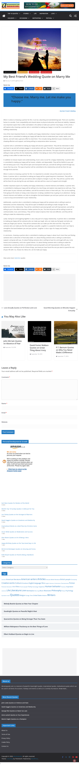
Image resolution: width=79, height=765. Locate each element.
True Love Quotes (34, 72)
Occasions (23, 18)
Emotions (25, 583)
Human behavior (53, 586)
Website (4, 422)
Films (17, 586)
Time (31, 595)
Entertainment (65, 583)
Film (13, 587)
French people (23, 586)
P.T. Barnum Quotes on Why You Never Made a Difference (65, 350)
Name (4, 403)
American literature (13, 579)
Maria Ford (20, 81)
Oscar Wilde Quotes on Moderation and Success (17, 532)
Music (41, 591)
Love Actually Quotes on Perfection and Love (20, 308)
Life (35, 13)
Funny (30, 587)
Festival (49, 18)
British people (65, 579)
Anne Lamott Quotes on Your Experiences (15, 715)
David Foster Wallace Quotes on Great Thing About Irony (39, 348)
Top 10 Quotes (13, 13)
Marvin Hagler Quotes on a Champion (14, 719)
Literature (16, 590)
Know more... (63, 688)
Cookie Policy (6, 742)
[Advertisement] (39, 287)
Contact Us (5, 746)
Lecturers (4, 590)
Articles (41, 579)
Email (4, 413)
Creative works (8, 583)
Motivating (36, 18)
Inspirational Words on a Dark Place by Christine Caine (19, 526)
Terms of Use (6, 734)
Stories (26, 13)
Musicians (47, 590)
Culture (18, 583)
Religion (23, 595)
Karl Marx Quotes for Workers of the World (15, 503)
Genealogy (35, 587)
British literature (55, 579)
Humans (63, 586)
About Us (4, 730)
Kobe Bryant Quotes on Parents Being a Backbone (18, 555)
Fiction (72, 583)
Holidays (11, 18)
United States (37, 595)
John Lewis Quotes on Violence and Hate (15, 703)
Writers (51, 595)
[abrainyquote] (4, 16)
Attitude (48, 579)
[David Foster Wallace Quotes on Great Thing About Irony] (39, 322)
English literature (50, 583)
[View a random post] (75, 16)
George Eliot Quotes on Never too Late (14, 711)
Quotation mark (6, 595)
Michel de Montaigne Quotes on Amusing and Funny (19, 549)
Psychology (69, 591)
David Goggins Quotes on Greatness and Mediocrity (18, 520)
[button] (19, 13)
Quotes (14, 595)
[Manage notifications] (74, 760)
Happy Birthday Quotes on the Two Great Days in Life (19, 543)
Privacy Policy (6, 738)
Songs (27, 595)
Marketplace (30, 591)
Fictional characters (7, 587)
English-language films (37, 583)
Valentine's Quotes (46, 72)
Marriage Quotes (22, 72)
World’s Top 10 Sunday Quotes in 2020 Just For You (18, 509)
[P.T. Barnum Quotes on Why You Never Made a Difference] (65, 322)
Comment (6, 377)
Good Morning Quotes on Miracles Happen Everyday (59, 309)
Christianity (74, 579)
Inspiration (44, 13)
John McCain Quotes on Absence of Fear (12, 342)
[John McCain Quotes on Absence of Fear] (13, 322)
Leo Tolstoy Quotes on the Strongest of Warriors (17, 514)
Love (53, 13)
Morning (37, 590)
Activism (4, 579)
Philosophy (56, 590)
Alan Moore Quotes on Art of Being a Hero (15, 537)
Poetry (63, 591)
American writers (29, 579)
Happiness (42, 587)
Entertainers (58, 583)
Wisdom (44, 595)
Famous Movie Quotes (10, 72)
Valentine (17, 258)
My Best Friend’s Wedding (68, 111)
